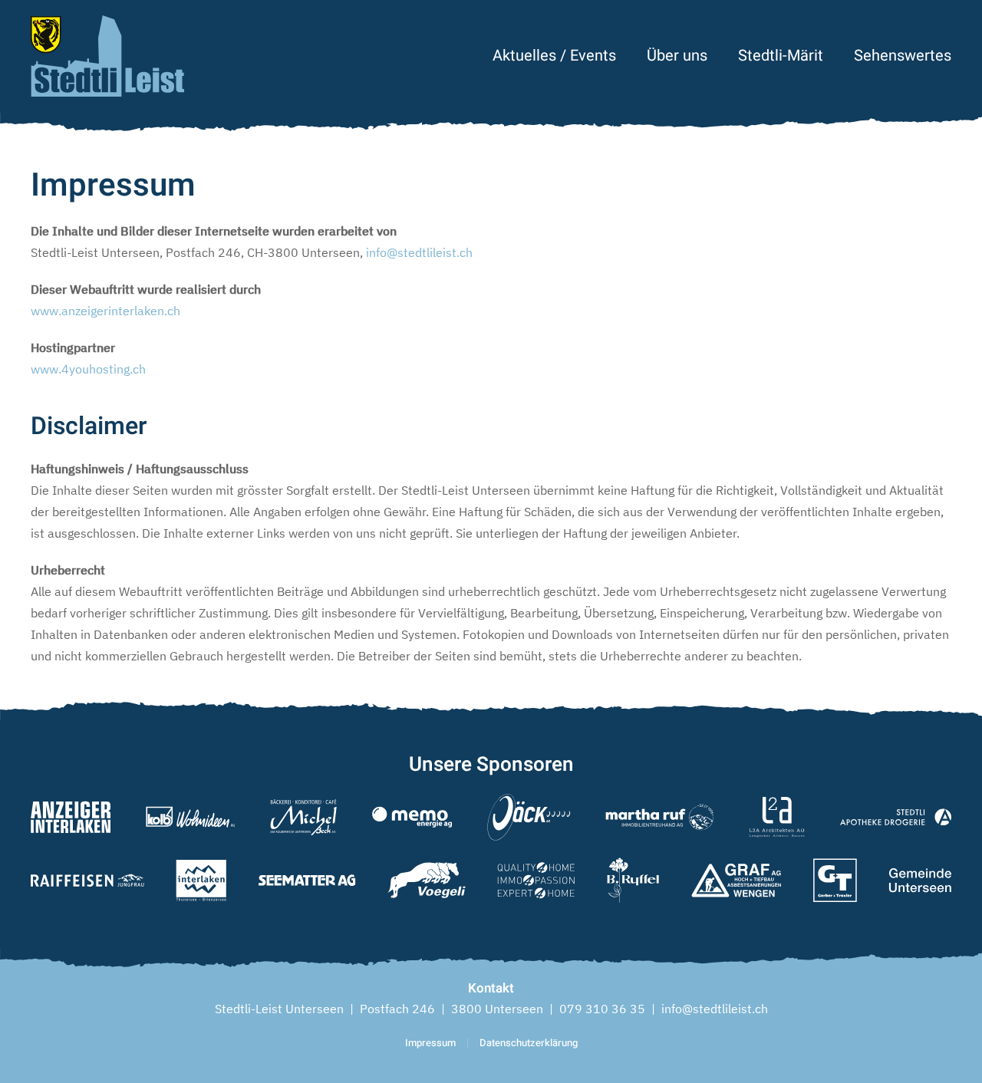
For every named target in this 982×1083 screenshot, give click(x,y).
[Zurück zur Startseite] (107, 56)
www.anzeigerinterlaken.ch (105, 310)
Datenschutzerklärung (528, 1042)
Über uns (677, 55)
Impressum (430, 1042)
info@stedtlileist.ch (419, 252)
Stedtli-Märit (780, 55)
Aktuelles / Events (554, 55)
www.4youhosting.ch (88, 369)
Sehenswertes (902, 55)
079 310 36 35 (602, 1008)
